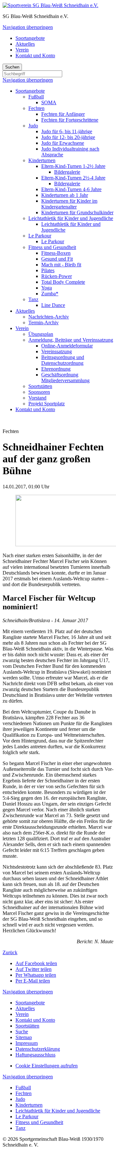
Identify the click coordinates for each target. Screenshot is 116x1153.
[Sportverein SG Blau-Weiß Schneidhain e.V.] (50, 5)
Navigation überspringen (28, 27)
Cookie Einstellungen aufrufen (46, 1065)
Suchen (12, 67)
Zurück (10, 952)
